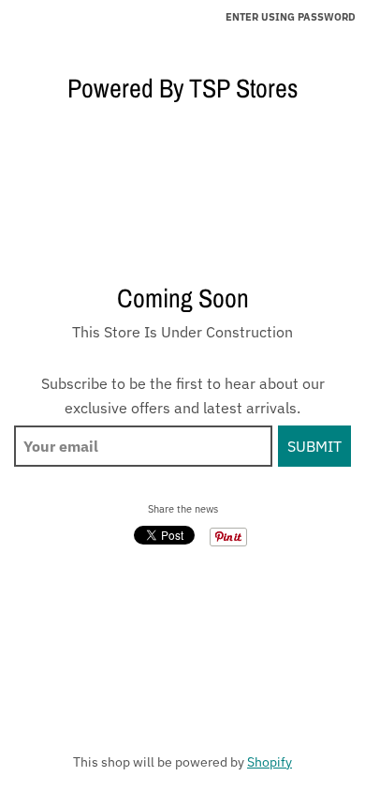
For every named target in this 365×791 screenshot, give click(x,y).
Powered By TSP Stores (182, 88)
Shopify (269, 762)
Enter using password (291, 16)
